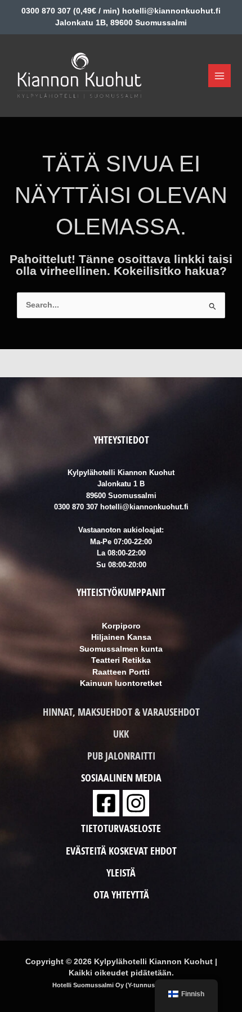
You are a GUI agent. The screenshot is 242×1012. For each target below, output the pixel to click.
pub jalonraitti (121, 755)
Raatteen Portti (121, 672)
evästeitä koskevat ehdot (121, 850)
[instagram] (136, 803)
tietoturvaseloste (121, 828)
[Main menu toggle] (219, 75)
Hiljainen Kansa (121, 637)
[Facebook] (106, 803)
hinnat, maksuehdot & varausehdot (121, 712)
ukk (121, 733)
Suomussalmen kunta (121, 649)
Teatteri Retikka (121, 660)
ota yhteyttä (121, 894)
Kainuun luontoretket (121, 683)
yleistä (121, 872)
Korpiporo (121, 626)
